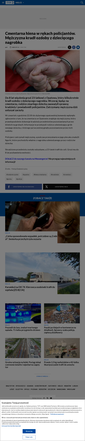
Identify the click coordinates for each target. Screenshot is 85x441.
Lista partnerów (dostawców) (11, 426)
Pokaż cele (29, 437)
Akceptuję (29, 431)
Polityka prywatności (57, 414)
